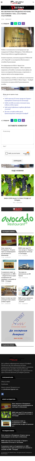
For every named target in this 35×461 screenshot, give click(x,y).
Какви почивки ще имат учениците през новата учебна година (8, 299)
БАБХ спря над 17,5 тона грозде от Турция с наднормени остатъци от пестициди (25, 250)
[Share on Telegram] (19, 23)
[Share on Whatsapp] (15, 23)
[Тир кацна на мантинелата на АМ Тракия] (26, 265)
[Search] (33, 2)
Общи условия (5, 381)
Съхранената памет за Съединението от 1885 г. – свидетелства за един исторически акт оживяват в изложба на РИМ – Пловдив (8, 276)
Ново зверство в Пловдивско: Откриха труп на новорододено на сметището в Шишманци (8, 251)
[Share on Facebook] (12, 23)
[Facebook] (2, 394)
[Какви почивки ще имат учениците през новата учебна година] (9, 291)
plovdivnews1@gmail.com (10, 389)
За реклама (4, 384)
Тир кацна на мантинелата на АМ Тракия (24, 273)
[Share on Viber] (23, 23)
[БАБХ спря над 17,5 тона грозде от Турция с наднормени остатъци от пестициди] (17, 185)
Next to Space (4, 453)
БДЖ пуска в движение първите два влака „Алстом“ (25, 299)
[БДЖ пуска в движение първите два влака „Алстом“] (26, 291)
